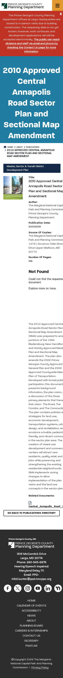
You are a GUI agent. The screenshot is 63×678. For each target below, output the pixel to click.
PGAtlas (31, 645)
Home (10, 147)
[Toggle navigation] (57, 5)
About (19, 147)
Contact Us (31, 635)
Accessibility (31, 610)
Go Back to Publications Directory (32, 513)
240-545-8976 (36, 562)
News (31, 615)
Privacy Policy (40, 667)
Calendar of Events (31, 605)
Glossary (31, 640)
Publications (32, 147)
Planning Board (31, 625)
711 (42, 570)
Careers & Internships (31, 630)
